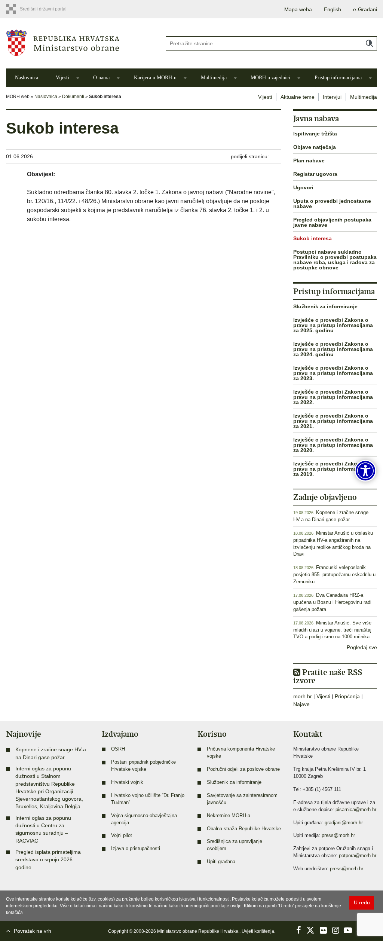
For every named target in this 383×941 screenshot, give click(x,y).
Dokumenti (73, 96)
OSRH (118, 749)
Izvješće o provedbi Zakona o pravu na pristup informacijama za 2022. (333, 397)
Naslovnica (26, 77)
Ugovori (303, 187)
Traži (369, 43)
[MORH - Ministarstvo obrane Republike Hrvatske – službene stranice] (80, 43)
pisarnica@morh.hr (355, 809)
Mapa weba (298, 9)
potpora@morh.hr (357, 855)
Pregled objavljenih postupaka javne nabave (332, 222)
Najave (301, 704)
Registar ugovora (315, 174)
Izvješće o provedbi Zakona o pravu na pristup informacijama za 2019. (333, 469)
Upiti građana (221, 861)
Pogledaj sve (362, 647)
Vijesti (62, 77)
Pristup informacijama (338, 77)
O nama (101, 77)
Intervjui (332, 97)
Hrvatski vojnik (127, 782)
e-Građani (365, 9)
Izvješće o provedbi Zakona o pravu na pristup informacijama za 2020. (333, 445)
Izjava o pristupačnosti (135, 848)
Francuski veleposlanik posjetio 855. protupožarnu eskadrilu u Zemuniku (334, 574)
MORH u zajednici (270, 77)
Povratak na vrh (32, 931)
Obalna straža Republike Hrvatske (244, 828)
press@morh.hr (338, 835)
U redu (362, 902)
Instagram (335, 930)
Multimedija (214, 77)
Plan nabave (309, 161)
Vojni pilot (121, 835)
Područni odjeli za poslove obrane (243, 769)
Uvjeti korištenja (258, 931)
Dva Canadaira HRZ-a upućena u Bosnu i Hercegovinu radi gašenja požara (332, 602)
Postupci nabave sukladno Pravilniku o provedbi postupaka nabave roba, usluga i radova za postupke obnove (335, 260)
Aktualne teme (298, 97)
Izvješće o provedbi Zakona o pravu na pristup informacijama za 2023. (333, 373)
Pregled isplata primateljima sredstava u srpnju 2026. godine (48, 859)
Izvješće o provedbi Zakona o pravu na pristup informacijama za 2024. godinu (333, 349)
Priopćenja (347, 696)
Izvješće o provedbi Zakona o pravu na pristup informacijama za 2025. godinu (333, 325)
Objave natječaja (314, 147)
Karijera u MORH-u (155, 77)
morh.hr (302, 696)
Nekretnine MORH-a (228, 815)
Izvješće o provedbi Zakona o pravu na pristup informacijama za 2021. (333, 421)
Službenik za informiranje (325, 306)
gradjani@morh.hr (344, 822)
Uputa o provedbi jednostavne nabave (332, 203)
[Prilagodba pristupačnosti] (365, 471)
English (332, 9)
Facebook (298, 930)
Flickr (323, 930)
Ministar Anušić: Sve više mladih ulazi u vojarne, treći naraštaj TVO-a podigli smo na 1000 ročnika (332, 630)
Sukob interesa (312, 238)
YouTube (347, 930)
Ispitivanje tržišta (315, 134)
